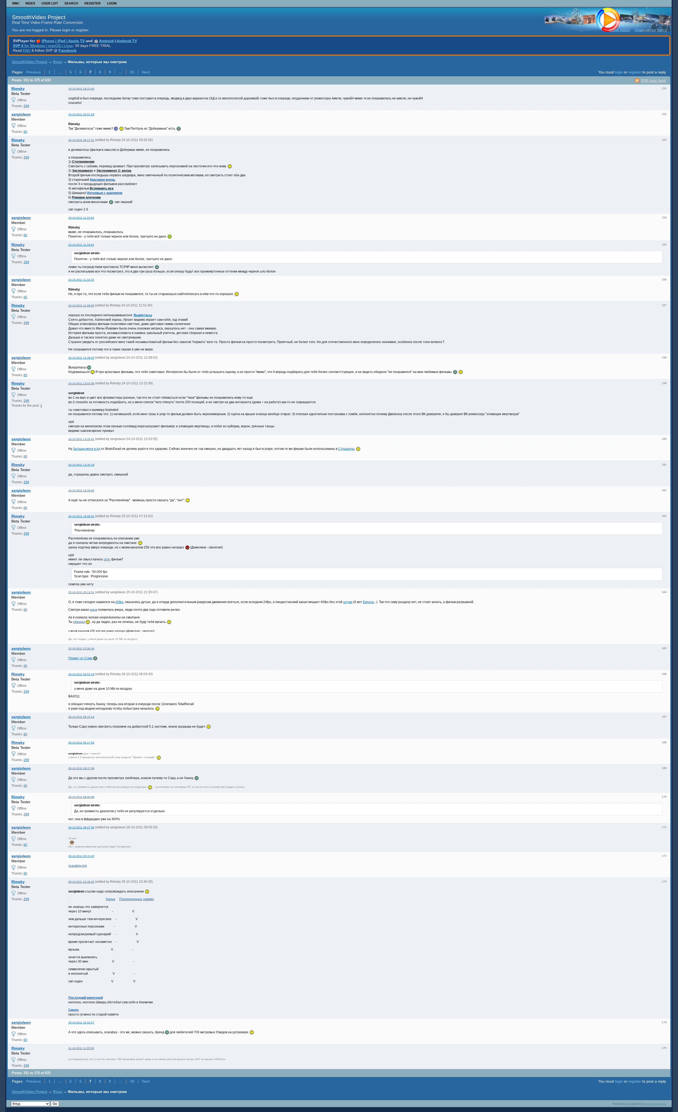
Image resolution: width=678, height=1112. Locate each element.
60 (25, 132)
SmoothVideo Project (38, 17)
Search (71, 3)
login (619, 72)
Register (92, 3)
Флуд (57, 62)
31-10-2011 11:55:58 (81, 1048)
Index (30, 3)
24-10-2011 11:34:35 (81, 279)
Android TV (127, 41)
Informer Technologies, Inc (654, 1103)
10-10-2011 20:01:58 (81, 114)
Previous (33, 72)
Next (146, 72)
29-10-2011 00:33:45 (81, 856)
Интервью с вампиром (104, 193)
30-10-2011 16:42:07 (81, 1022)
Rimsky (18, 88)
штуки (347, 602)
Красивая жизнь (102, 180)
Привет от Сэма (80, 658)
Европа (368, 602)
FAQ (26, 50)
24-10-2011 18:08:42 (81, 516)
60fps (119, 602)
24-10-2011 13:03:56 (81, 383)
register (634, 72)
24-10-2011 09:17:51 (81, 140)
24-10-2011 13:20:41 (81, 439)
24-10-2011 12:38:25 (81, 357)
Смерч (73, 1010)
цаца (93, 610)
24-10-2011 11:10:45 (81, 217)
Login (112, 3)
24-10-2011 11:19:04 (81, 244)
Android (106, 41)
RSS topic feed (653, 80)
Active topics (619, 30)
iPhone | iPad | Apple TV (63, 41)
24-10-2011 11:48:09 (81, 305)
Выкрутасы (143, 315)
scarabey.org (77, 866)
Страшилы (346, 449)
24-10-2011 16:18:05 (81, 490)
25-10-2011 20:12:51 (81, 592)
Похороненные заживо (136, 899)
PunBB (627, 1103)
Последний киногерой (85, 998)
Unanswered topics (651, 30)
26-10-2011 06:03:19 (81, 674)
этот (107, 559)
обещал (79, 622)
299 (26, 106)
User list (50, 3)
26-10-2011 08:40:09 (81, 796)
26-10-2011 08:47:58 (81, 827)
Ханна (110, 899)
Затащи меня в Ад (86, 449)
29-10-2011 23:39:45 (81, 881)
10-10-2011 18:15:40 (81, 88)
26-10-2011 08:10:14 (81, 716)
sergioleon (21, 114)
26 (132, 72)
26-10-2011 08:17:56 (81, 742)
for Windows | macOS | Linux (43, 45)
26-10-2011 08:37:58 (81, 768)
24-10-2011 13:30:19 (81, 464)
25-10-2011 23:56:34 (81, 648)
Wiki (15, 3)
